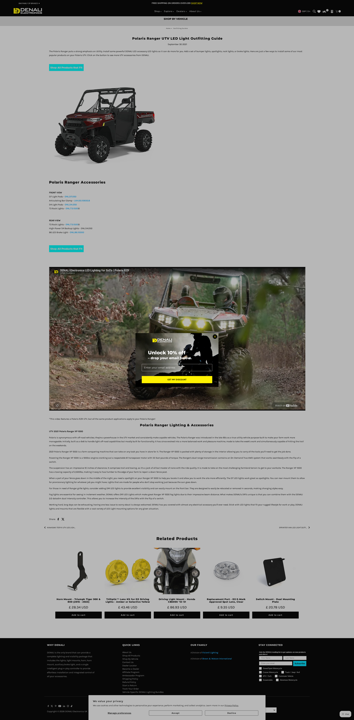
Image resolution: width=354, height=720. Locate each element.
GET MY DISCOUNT (177, 379)
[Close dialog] (215, 336)
